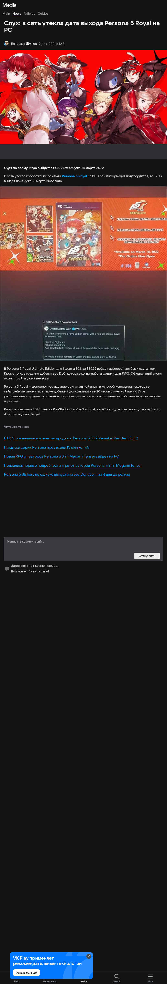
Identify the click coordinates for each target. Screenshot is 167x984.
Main (6, 13)
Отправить (147, 556)
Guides (43, 13)
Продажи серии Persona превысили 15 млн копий (46, 447)
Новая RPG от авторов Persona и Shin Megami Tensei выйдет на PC (61, 456)
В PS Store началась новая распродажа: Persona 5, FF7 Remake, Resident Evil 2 (71, 438)
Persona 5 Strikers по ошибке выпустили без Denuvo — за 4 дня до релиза (67, 474)
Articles (29, 13)
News (16, 13)
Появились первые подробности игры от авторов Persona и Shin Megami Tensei (72, 465)
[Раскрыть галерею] (83, 273)
